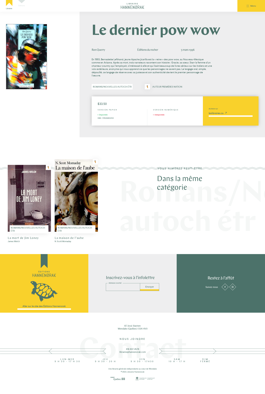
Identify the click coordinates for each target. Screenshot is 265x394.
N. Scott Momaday (63, 241)
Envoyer (149, 287)
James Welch (14, 241)
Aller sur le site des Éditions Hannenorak (44, 306)
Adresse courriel (115, 283)
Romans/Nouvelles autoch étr (112, 86)
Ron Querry (98, 50)
